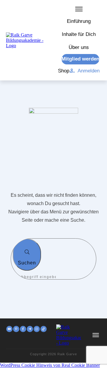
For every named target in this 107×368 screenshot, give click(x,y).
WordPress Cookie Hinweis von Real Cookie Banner (50, 365)
